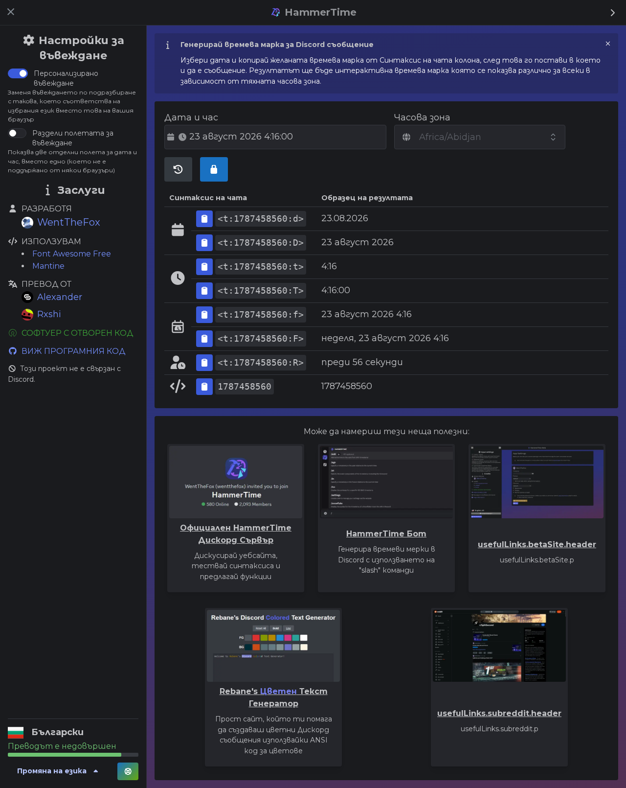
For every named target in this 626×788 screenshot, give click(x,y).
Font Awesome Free (71, 253)
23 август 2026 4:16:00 (241, 136)
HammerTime (319, 12)
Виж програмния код (73, 351)
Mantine (48, 266)
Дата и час (191, 117)
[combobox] (479, 137)
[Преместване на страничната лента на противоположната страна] (612, 13)
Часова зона (422, 117)
